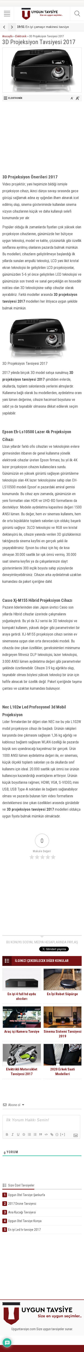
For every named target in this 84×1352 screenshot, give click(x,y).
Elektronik (21, 36)
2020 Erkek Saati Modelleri (62, 1071)
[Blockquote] (40, 1134)
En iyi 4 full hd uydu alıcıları (21, 996)
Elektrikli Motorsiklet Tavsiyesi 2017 (21, 1071)
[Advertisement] (42, 136)
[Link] (51, 1134)
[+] (62, 1134)
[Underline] (18, 1134)
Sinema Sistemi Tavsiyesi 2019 (62, 1033)
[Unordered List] (35, 1134)
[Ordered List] (29, 1134)
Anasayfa (7, 36)
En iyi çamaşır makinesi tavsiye (43, 27)
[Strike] (23, 1134)
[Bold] (7, 1134)
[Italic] (12, 1134)
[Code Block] (46, 1134)
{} (57, 1134)
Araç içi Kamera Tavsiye (21, 1031)
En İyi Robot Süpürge (62, 994)
